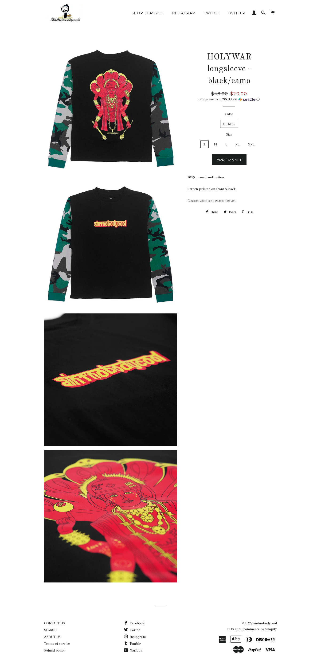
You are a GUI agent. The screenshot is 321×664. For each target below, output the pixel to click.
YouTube (135, 650)
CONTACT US (54, 623)
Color (229, 114)
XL (237, 144)
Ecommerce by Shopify (259, 629)
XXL (251, 144)
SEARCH (50, 630)
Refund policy (54, 650)
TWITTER (237, 13)
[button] (229, 99)
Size (229, 134)
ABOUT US (52, 637)
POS (230, 629)
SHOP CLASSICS (148, 13)
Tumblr (135, 643)
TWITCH (212, 13)
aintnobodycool (265, 623)
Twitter (134, 630)
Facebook (137, 623)
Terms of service (57, 643)
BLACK (229, 124)
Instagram (137, 637)
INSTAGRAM (184, 13)
